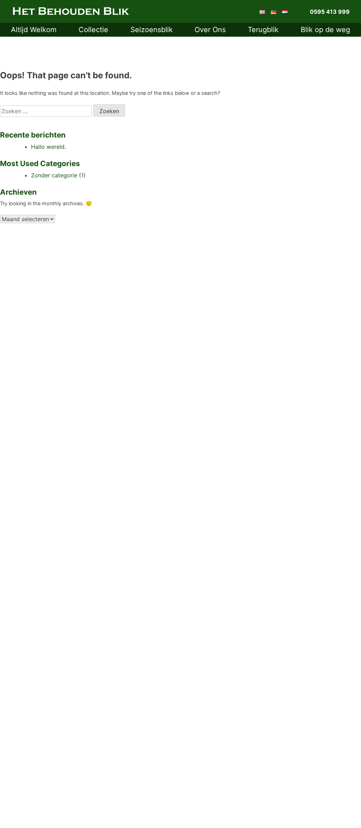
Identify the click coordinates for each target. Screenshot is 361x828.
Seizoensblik (151, 29)
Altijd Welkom (33, 29)
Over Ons (210, 29)
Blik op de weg (325, 29)
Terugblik (263, 29)
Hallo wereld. (48, 146)
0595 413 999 (330, 11)
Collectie (93, 29)
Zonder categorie (54, 175)
